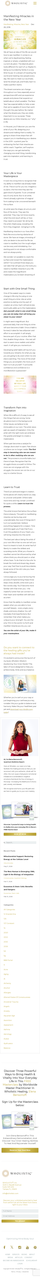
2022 (6, 937)
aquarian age (9, 1016)
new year (25, 24)
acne (6, 970)
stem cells (15, 893)
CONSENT (28, 1257)
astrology (8, 1034)
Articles (18, 1257)
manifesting (8, 24)
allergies (7, 993)
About (32, 1254)
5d (5, 951)
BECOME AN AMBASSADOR (13, 1260)
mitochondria (8, 863)
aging (6, 974)
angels (6, 1006)
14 (4, 928)
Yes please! (20, 1221)
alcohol (7, 988)
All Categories (9, 910)
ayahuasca (8, 1043)
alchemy (7, 983)
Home (7, 1254)
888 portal (8, 960)
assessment (8, 1025)
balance (7, 1048)
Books (24, 1254)
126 (5, 919)
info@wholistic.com (10, 1193)
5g (5, 956)
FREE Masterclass (17, 1083)
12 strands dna (10, 914)
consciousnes (9, 878)
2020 (6, 933)
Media (10, 1257)
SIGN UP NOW (20, 834)
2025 (6, 942)
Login (20, 1263)
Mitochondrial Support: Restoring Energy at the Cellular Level (18, 857)
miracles (17, 24)
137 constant (9, 923)
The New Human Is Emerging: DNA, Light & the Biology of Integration (19, 873)
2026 (6, 946)
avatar (6, 1039)
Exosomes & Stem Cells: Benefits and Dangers (18, 888)
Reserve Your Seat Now (20, 1150)
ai (4, 979)
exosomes (7, 893)
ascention (8, 1020)
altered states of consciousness (17, 997)
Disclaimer (25, 1271)
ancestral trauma (11, 1002)
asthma (7, 1030)
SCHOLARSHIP (31, 1260)
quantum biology (20, 878)
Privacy (18, 1271)
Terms (13, 1271)
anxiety (7, 1011)
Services (15, 1254)
